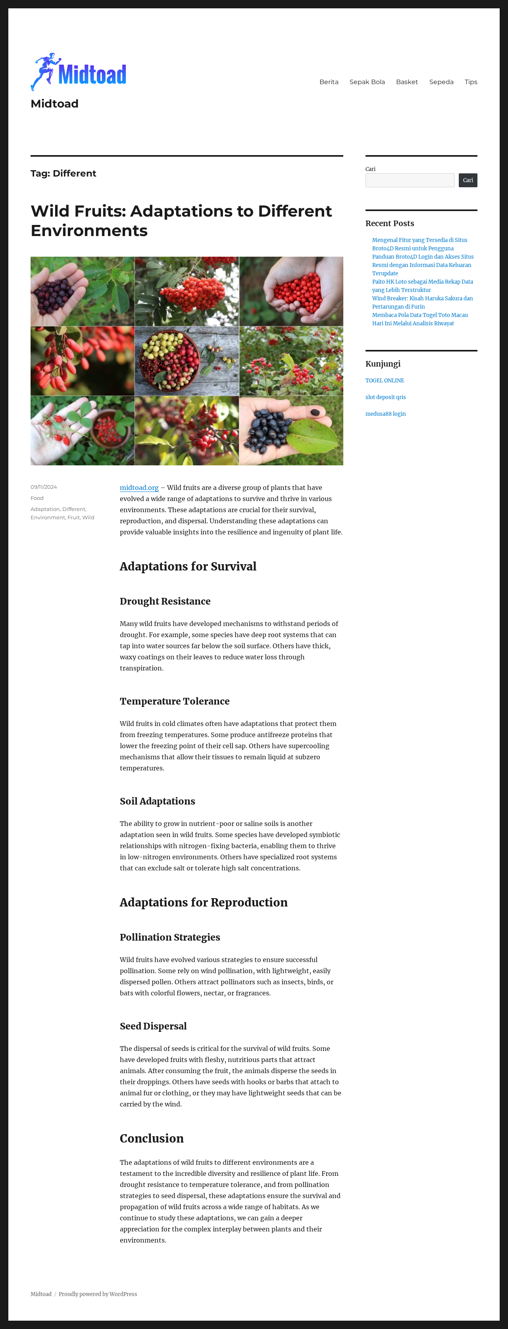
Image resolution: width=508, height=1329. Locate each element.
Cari (370, 169)
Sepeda (441, 82)
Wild (88, 517)
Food (37, 498)
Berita (329, 82)
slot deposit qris (386, 397)
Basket (407, 82)
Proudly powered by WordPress (98, 1294)
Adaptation (45, 509)
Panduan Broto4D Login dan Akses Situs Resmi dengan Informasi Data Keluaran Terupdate (423, 265)
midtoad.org (139, 488)
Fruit (73, 517)
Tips (471, 82)
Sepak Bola (367, 82)
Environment (48, 517)
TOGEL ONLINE (385, 380)
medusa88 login (386, 414)
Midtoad (55, 103)
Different (73, 509)
